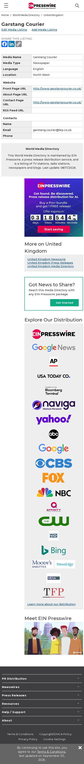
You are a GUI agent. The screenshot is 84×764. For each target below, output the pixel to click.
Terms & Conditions (20, 734)
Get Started (64, 302)
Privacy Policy (28, 739)
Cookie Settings (54, 739)
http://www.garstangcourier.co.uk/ (57, 88)
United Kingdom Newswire (46, 259)
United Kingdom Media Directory (50, 266)
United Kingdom (53, 15)
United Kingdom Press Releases (50, 263)
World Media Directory (26, 15)
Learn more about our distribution (51, 604)
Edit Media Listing (14, 29)
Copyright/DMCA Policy (55, 734)
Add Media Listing (44, 29)
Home (5, 15)
